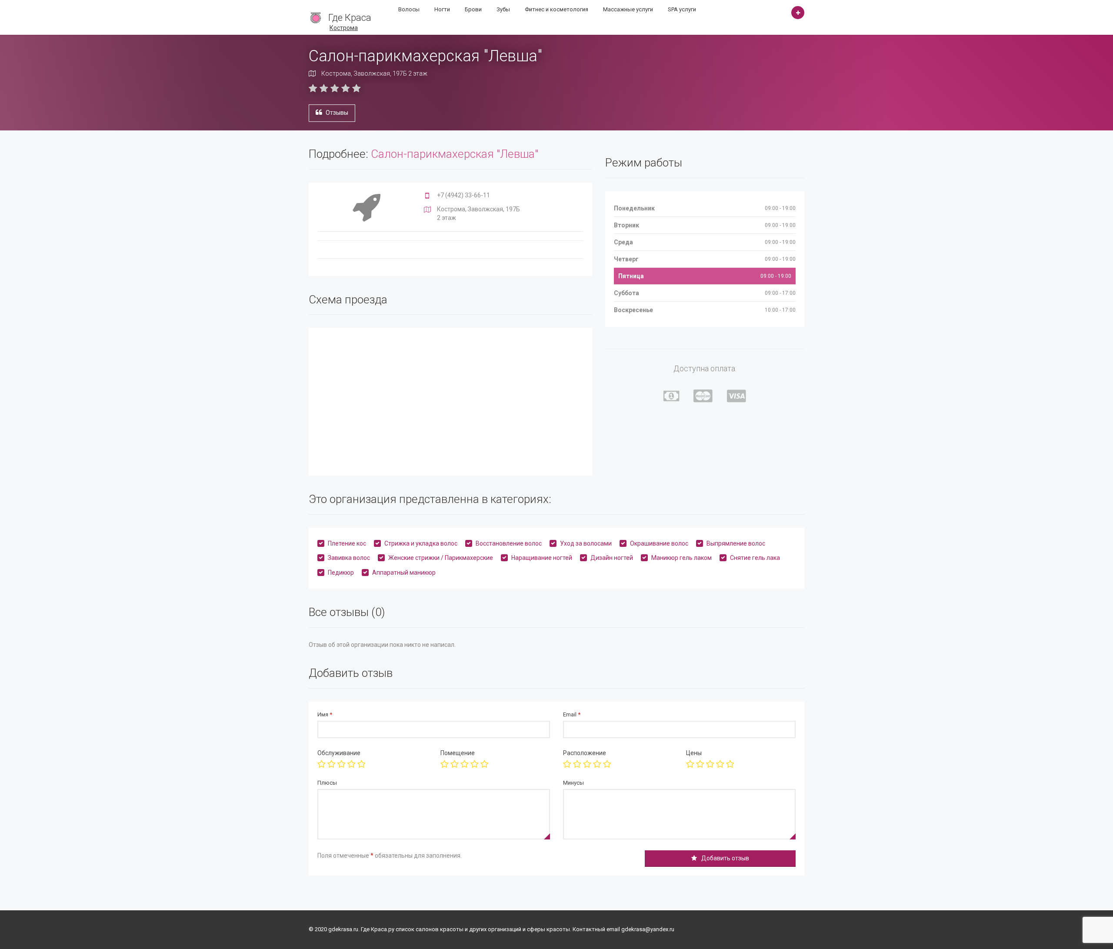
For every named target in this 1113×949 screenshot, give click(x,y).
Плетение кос (347, 543)
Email (571, 714)
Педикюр (341, 572)
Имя (324, 714)
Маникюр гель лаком (681, 557)
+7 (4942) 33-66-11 (463, 195)
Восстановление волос (509, 543)
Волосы (409, 9)
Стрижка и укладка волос (420, 543)
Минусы (573, 782)
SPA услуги (682, 9)
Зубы (503, 9)
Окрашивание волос (659, 543)
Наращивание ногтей (541, 557)
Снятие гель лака (755, 557)
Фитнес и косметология (556, 9)
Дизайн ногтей (611, 557)
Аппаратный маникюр (404, 572)
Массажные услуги (628, 9)
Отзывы (337, 112)
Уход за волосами (586, 543)
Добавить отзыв (725, 858)
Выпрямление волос (735, 543)
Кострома (344, 27)
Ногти (442, 9)
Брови (473, 9)
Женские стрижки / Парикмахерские (440, 557)
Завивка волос (349, 557)
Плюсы (327, 782)
